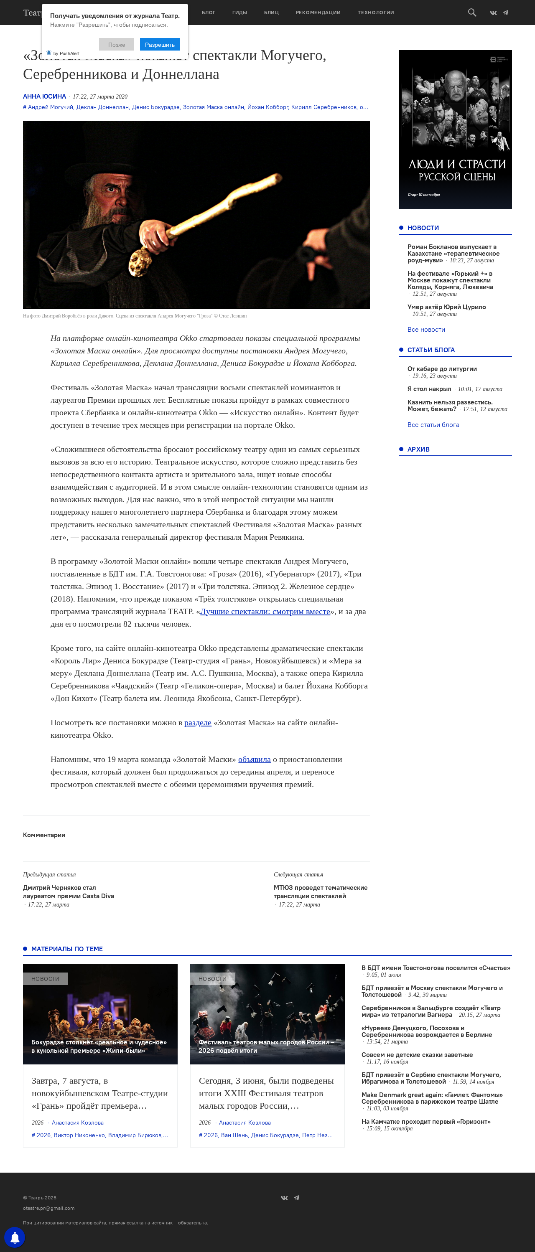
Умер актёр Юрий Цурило (447, 306)
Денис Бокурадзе (156, 107)
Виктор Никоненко (79, 1135)
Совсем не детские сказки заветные (417, 1054)
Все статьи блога (433, 424)
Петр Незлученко (326, 1135)
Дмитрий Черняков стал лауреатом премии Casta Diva (68, 891)
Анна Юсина (44, 96)
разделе (197, 722)
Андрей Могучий (50, 107)
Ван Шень (234, 1135)
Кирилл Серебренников (324, 107)
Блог (209, 12)
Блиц (271, 12)
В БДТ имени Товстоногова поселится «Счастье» (436, 967)
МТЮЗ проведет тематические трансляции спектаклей (321, 891)
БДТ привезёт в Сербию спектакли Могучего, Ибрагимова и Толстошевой (431, 1077)
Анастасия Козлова (78, 1122)
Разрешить (160, 44)
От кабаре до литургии (442, 368)
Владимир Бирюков (134, 1135)
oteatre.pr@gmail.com (49, 1208)
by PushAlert (66, 53)
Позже (116, 44)
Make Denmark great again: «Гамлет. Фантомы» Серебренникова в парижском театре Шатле (432, 1097)
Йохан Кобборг (267, 107)
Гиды (239, 12)
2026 (44, 1135)
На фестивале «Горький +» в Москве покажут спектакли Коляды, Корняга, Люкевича (450, 280)
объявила (254, 759)
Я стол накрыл (429, 388)
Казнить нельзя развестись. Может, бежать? (450, 405)
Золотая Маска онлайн (213, 107)
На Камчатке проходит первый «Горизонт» (426, 1121)
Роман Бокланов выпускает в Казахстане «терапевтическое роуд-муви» (454, 253)
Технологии (376, 12)
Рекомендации (318, 12)
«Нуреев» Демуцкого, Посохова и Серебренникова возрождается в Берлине (427, 1031)
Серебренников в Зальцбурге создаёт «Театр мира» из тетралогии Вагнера (431, 1010)
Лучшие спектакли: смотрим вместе (265, 611)
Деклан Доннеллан (102, 107)
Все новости (426, 329)
